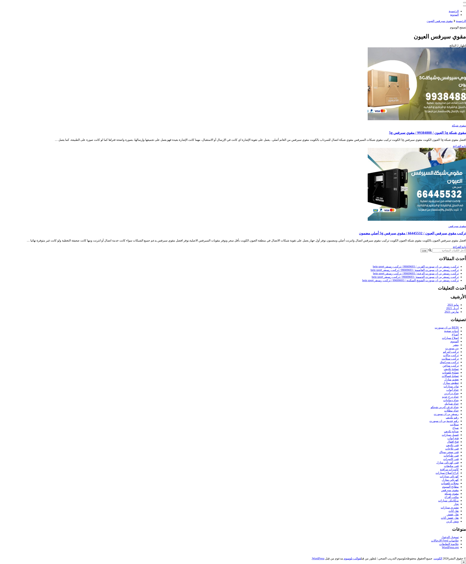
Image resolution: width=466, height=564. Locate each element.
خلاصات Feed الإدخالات (445, 540)
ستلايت (454, 424)
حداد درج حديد (450, 396)
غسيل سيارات (450, 434)
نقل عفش (453, 514)
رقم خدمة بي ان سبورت (444, 420)
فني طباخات (451, 455)
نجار (456, 504)
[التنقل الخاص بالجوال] (464, 2)
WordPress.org (450, 547)
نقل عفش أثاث (450, 517)
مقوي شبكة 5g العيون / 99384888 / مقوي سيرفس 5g (427, 133)
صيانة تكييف (451, 431)
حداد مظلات (451, 410)
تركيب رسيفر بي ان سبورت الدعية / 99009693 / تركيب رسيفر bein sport (416, 273)
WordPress (318, 558)
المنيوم (454, 341)
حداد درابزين (451, 393)
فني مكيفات (451, 465)
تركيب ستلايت (450, 358)
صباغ (456, 427)
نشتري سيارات (450, 507)
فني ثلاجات (452, 448)
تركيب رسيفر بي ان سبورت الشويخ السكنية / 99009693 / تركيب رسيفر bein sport (410, 280)
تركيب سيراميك (449, 362)
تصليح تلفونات (450, 372)
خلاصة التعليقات (449, 544)
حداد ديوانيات (451, 400)
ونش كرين (452, 521)
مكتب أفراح (452, 497)
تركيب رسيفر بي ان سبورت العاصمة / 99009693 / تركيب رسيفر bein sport (415, 270)
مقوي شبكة (459, 125)
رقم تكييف (452, 417)
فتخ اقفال (453, 441)
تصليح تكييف (451, 369)
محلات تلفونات (450, 483)
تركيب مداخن (451, 365)
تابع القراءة (459, 146)
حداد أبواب (452, 389)
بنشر (456, 344)
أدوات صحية (451, 331)
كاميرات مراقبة (449, 469)
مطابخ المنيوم (450, 486)
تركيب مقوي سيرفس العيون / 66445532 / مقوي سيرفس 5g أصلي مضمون (412, 233)
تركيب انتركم (451, 351)
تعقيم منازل (451, 379)
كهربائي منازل (450, 479)
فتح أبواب (453, 438)
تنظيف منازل (451, 382)
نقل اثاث (454, 510)
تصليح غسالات (450, 376)
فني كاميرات (451, 459)
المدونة (454, 14)
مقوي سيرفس (457, 226)
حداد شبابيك (452, 403)
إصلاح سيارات (450, 337)
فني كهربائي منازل (447, 462)
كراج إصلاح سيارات (447, 472)
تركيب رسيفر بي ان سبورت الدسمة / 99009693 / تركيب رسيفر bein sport (415, 276)
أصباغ (455, 334)
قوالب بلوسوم (352, 558)
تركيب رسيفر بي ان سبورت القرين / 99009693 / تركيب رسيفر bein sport (416, 266)
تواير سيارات (451, 386)
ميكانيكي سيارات (448, 500)
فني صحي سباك (449, 452)
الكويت (438, 558)
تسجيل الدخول (450, 537)
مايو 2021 (453, 304)
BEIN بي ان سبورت (447, 327)
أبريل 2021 (452, 308)
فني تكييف (452, 445)
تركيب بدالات (451, 355)
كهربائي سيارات (449, 476)
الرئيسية (454, 11)
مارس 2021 (452, 311)
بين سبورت (452, 348)
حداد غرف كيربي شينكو (445, 407)
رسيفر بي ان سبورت (446, 414)
